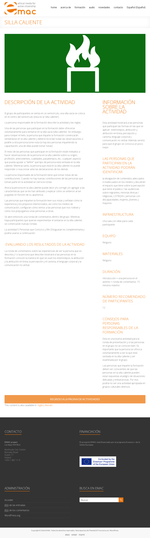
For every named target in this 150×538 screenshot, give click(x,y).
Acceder (9, 500)
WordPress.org (12, 515)
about (67, 534)
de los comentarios (17, 510)
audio (92, 7)
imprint (82, 534)
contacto (118, 7)
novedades (104, 7)
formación (80, 7)
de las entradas (15, 505)
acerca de (65, 7)
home (54, 7)
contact (74, 534)
